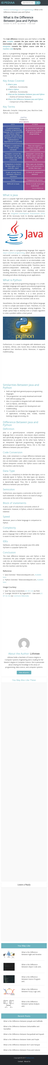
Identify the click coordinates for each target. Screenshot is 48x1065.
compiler (10, 41)
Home (5, 10)
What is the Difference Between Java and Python (25, 99)
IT (20, 10)
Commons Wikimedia (21, 596)
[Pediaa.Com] (8, 2)
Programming (28, 10)
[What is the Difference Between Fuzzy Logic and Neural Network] (12, 991)
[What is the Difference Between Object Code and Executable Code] (12, 967)
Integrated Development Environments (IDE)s (28, 213)
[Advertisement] (24, 32)
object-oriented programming (14, 253)
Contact (20, 1061)
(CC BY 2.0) (29, 591)
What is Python (13, 89)
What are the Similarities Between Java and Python (26, 94)
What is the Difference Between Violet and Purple (21, 1039)
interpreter (6, 46)
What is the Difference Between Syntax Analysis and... (31, 1004)
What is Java (12, 84)
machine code (8, 49)
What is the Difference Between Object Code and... (32, 965)
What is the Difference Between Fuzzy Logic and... (31, 990)
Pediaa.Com (30, 1058)
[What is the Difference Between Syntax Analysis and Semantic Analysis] (12, 1004)
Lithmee (23, 24)
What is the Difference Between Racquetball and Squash (23, 1034)
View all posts (24, 672)
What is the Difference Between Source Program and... (31, 979)
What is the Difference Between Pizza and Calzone (21, 1050)
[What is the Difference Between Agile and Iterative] (12, 954)
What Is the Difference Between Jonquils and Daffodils (23, 1021)
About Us (27, 1061)
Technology (14, 10)
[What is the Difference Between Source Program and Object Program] (12, 979)
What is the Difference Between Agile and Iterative (31, 953)
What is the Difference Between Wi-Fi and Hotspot (21, 1045)
